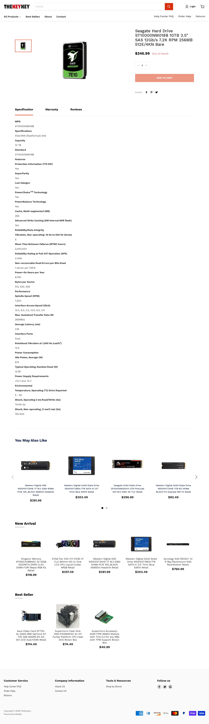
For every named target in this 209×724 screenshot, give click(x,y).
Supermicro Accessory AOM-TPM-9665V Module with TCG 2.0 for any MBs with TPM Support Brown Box (104, 637)
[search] (99, 6)
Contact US (60, 690)
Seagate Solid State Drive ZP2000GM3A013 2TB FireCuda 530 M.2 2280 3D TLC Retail (127, 488)
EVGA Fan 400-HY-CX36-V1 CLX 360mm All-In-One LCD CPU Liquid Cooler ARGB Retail (68, 563)
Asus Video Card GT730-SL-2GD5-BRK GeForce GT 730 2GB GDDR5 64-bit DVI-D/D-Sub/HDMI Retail (31, 635)
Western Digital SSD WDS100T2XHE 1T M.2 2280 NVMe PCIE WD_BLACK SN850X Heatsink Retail (104, 563)
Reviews (76, 109)
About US (60, 686)
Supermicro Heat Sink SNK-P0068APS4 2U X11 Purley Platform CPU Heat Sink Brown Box (68, 635)
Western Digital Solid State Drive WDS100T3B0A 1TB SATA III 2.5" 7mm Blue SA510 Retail (81, 488)
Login (193, 6)
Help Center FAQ (164, 16)
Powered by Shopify (13, 714)
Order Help (184, 16)
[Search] (169, 6)
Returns (200, 16)
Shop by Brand (113, 686)
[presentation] (12, 477)
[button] (102, 508)
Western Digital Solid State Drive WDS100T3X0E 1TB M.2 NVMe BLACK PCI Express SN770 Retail (173, 488)
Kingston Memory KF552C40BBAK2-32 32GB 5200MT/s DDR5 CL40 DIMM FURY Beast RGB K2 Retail (31, 564)
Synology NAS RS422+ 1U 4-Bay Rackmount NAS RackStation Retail (178, 561)
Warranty (51, 109)
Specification (24, 109)
